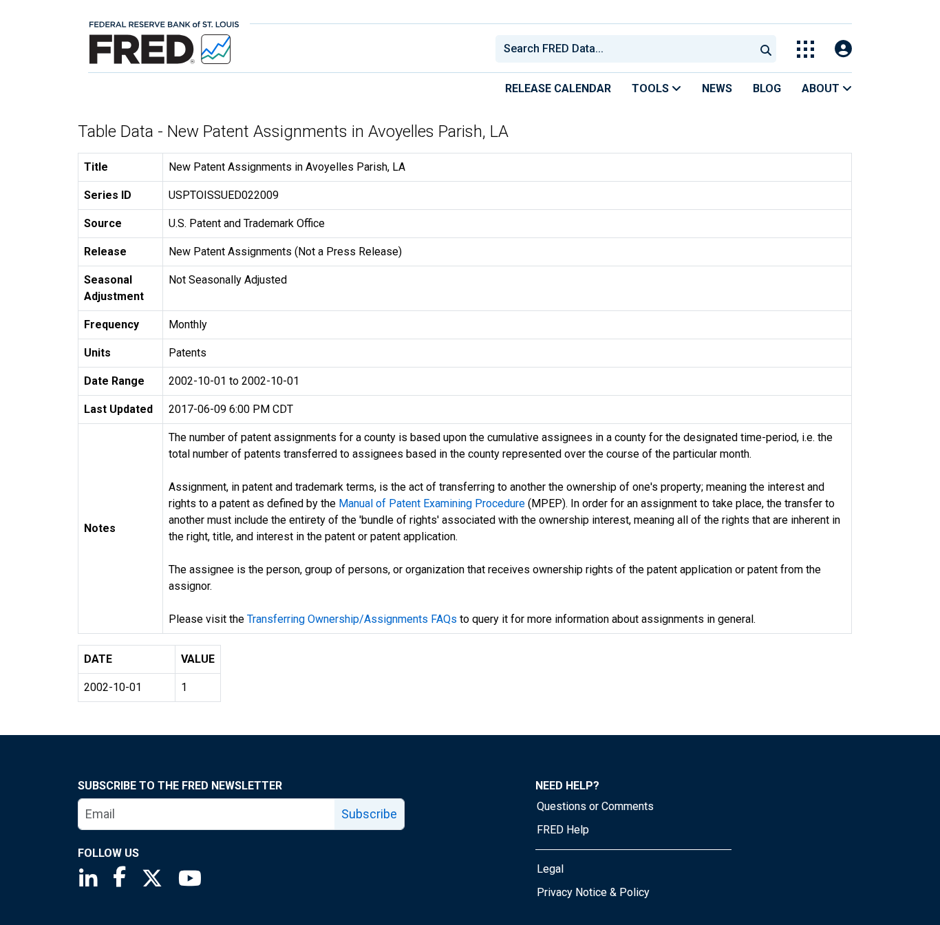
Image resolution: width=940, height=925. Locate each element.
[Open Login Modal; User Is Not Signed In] (843, 49)
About (822, 88)
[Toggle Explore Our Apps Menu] (805, 49)
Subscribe (369, 814)
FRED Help (563, 829)
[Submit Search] (766, 49)
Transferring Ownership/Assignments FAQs (352, 619)
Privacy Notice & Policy (593, 892)
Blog (767, 88)
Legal (550, 868)
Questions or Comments (595, 806)
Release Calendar (558, 88)
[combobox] (624, 49)
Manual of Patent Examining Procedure (432, 503)
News (717, 88)
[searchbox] (627, 49)
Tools (652, 88)
